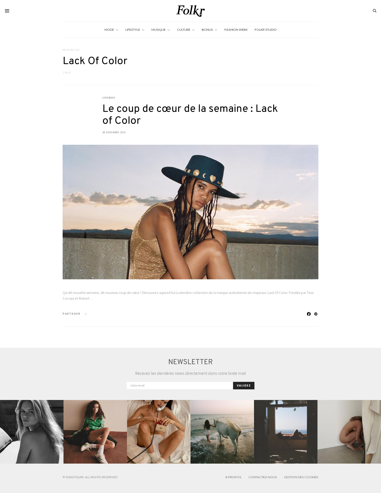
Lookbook (108, 97)
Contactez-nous (262, 477)
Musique (158, 29)
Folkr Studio (266, 29)
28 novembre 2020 (114, 132)
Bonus (207, 29)
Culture (183, 29)
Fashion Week (236, 29)
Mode (109, 29)
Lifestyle (132, 29)
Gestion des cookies (301, 477)
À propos (233, 477)
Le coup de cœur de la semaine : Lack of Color (190, 115)
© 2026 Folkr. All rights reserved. (90, 477)
